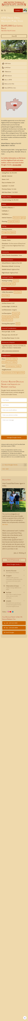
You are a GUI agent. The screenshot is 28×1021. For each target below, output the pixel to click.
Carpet (10, 221)
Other (13, 284)
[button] (14, 104)
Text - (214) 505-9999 (12, 628)
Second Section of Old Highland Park (13, 372)
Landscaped (6, 316)
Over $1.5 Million (12, 359)
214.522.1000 (16, 165)
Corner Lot (16, 313)
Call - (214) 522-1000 (11, 623)
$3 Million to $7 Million (9, 362)
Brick (18, 323)
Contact (17, 10)
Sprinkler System (7, 320)
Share (13, 36)
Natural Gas (6, 284)
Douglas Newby (6, 480)
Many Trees (15, 316)
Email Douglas (10, 632)
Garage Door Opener (9, 232)
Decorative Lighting (19, 217)
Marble (17, 221)
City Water (6, 295)
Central (16, 281)
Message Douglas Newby (14, 437)
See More (5, 524)
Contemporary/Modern (13, 366)
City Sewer (18, 292)
